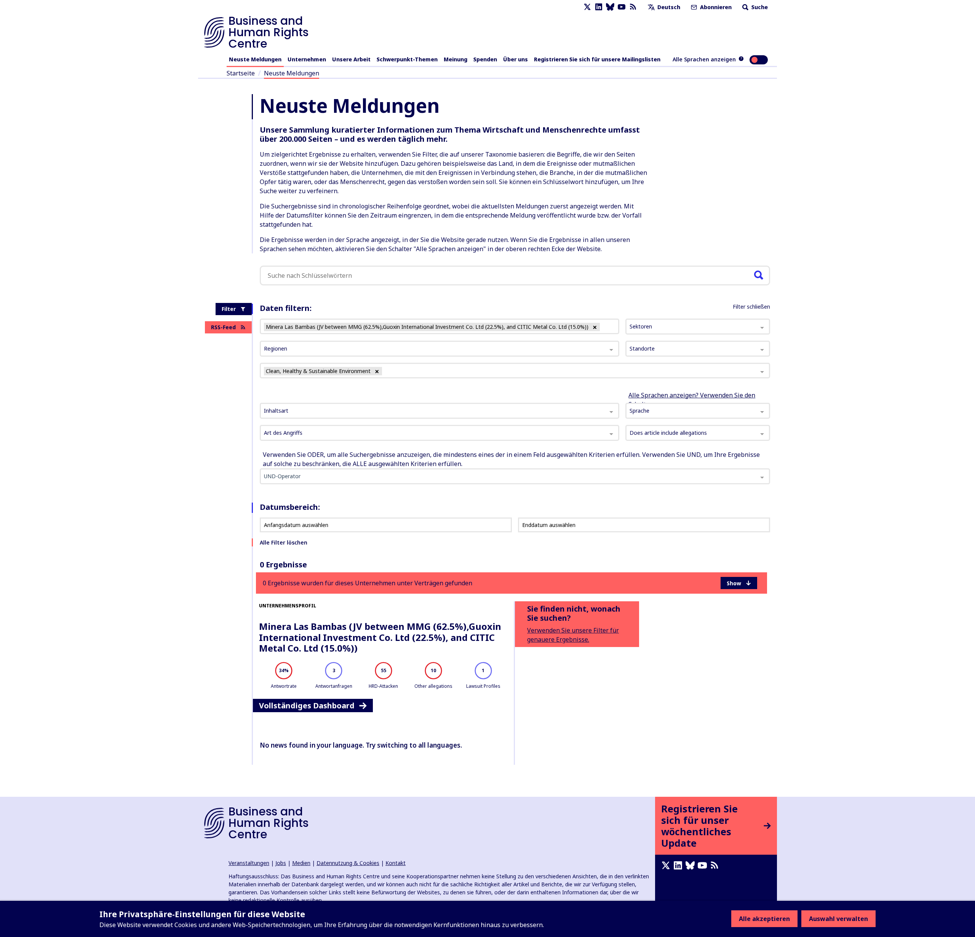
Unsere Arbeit (351, 59)
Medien (301, 863)
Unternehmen (307, 59)
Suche (759, 7)
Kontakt (395, 863)
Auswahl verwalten (838, 919)
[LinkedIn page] (598, 7)
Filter (229, 308)
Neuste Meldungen (255, 59)
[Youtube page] (621, 7)
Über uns (515, 59)
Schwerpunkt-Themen (407, 59)
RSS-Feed (223, 327)
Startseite (241, 73)
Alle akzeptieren (764, 919)
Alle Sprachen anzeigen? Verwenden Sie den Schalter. (691, 399)
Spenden (485, 59)
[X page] (587, 7)
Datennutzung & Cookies (347, 863)
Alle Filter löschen (283, 542)
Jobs (280, 863)
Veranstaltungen (249, 863)
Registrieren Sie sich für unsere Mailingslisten (597, 59)
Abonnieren (715, 7)
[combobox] (439, 411)
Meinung (455, 59)
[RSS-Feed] (633, 7)
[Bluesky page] (610, 7)
